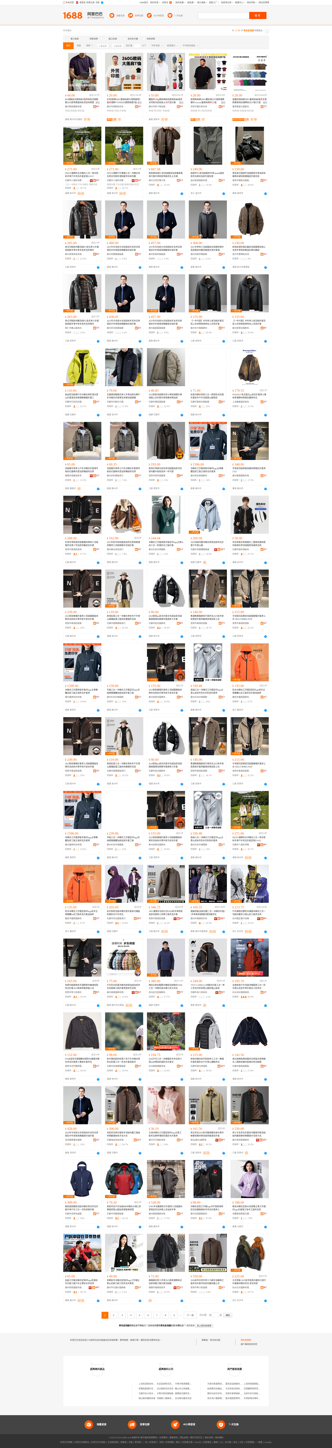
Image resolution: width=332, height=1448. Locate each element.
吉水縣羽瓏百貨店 (183, 1398)
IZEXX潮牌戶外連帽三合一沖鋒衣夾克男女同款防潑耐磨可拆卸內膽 (123, 175)
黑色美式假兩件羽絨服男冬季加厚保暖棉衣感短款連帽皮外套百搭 (249, 175)
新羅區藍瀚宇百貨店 (148, 1389)
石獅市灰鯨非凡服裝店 (116, 402)
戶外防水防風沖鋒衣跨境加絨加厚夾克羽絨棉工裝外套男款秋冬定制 (123, 986)
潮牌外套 (93, 184)
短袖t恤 (73, 111)
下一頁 (190, 1315)
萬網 (216, 1442)
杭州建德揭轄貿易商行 (158, 1066)
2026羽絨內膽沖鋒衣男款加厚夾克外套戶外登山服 (207, 544)
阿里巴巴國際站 (82, 1442)
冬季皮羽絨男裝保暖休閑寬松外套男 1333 (249, 470)
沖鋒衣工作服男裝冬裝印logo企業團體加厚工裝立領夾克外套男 (207, 470)
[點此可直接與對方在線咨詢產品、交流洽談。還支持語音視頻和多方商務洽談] (182, 193)
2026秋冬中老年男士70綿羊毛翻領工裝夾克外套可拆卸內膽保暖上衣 (207, 1282)
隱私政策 (184, 1437)
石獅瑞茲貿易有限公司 (116, 1140)
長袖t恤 (166, 111)
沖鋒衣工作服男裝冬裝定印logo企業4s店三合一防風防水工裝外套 (166, 544)
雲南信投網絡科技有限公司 (237, 1384)
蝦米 (178, 1442)
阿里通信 (207, 1442)
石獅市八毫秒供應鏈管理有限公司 (74, 180)
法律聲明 (163, 1437)
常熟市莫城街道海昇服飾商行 (74, 549)
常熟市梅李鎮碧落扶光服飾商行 (158, 475)
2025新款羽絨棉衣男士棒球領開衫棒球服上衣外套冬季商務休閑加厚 (165, 396)
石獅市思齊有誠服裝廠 (74, 1214)
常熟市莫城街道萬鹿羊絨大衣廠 (158, 918)
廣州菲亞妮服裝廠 (115, 328)
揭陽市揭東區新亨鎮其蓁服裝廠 (158, 1287)
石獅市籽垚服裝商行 (116, 918)
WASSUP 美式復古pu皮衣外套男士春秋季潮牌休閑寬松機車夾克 (249, 396)
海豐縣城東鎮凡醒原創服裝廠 (241, 1214)
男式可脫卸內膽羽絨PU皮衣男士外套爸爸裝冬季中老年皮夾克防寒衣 (82, 248)
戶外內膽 (120, 184)
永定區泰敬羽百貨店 (166, 1384)
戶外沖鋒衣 (83, 184)
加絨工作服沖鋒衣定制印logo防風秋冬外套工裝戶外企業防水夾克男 (81, 1282)
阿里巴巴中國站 (98, 1442)
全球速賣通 (113, 1442)
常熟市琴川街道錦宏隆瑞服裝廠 (200, 1287)
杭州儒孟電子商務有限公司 (241, 918)
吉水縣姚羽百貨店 (165, 1389)
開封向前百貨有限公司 (217, 1393)
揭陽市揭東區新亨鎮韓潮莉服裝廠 (74, 475)
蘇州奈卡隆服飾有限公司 (200, 328)
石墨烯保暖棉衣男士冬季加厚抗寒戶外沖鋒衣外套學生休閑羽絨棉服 (123, 396)
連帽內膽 (111, 184)
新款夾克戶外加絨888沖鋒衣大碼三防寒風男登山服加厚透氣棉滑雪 (124, 1208)
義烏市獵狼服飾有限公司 (241, 697)
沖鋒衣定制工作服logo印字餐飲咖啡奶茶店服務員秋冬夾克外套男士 (207, 1208)
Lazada (267, 1442)
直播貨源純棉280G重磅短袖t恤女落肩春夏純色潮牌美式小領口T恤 (249, 101)
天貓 (130, 1442)
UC (221, 1442)
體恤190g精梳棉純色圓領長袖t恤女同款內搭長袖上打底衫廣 (165, 101)
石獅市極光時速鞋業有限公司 (200, 1066)
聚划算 (138, 1442)
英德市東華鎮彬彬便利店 (236, 1393)
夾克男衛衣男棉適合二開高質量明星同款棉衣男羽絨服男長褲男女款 (249, 544)
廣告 (98, 102)
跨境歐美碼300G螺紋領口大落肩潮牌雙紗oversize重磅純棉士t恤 (207, 101)
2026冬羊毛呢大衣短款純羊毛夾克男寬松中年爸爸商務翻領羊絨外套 (81, 1134)
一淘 (145, 1442)
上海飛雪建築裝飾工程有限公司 (258, 1384)
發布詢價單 (246, 1340)
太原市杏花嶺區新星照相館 (256, 1393)
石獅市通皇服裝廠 (157, 402)
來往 (235, 1442)
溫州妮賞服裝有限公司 (200, 180)
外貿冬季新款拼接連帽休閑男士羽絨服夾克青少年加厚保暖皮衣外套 (81, 544)
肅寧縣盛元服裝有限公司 (241, 106)
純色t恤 (80, 111)
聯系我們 (209, 1437)
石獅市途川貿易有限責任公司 (200, 992)
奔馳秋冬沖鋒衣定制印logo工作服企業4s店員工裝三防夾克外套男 (123, 1282)
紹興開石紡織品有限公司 (218, 1389)
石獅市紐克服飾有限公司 (158, 623)
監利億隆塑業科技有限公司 (237, 1398)
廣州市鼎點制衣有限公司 (116, 106)
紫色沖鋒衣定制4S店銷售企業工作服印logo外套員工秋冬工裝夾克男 (249, 1208)
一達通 (259, 1442)
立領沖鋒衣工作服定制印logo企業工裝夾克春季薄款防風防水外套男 (165, 1134)
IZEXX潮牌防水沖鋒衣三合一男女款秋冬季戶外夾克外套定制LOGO (81, 175)
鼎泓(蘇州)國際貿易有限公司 (200, 1140)
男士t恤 (201, 111)
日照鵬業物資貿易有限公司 (256, 1389)
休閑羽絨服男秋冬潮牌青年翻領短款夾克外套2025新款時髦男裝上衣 (81, 986)
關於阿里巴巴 (196, 1437)
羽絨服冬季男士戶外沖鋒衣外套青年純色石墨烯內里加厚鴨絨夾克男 (81, 470)
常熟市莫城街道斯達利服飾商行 (241, 623)
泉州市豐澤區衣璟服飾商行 (241, 254)
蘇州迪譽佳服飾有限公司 (241, 328)
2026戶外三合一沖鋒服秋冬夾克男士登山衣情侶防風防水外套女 (165, 1060)
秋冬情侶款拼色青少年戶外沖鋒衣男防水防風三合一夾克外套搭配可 (123, 1060)
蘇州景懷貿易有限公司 (74, 254)
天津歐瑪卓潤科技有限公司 (256, 1398)
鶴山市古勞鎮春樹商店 (185, 1389)
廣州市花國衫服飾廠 (116, 1287)
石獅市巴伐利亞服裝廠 (74, 402)
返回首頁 (190, 1325)
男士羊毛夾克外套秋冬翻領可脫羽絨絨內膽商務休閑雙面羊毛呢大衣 (249, 1134)
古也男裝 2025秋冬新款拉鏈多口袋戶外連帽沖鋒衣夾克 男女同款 (249, 1282)
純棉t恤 (110, 111)
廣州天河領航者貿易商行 (158, 1140)
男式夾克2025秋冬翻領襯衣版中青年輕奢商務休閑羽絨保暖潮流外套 (207, 1134)
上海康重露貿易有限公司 (241, 402)
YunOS (198, 1442)
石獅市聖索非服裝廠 (200, 402)
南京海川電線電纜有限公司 (219, 1398)
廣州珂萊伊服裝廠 (199, 254)
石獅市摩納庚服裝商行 (241, 1066)
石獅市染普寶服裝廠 (116, 1066)
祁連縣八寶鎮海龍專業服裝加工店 (172, 1398)
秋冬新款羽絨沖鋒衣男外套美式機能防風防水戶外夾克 (123, 913)
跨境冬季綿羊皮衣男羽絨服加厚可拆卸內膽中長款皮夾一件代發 (165, 470)
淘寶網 (123, 1442)
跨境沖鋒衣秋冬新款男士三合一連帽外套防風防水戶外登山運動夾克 (207, 1060)
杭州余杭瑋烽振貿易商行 (241, 992)
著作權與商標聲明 (148, 1437)
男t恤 (67, 111)
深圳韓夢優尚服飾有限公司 (74, 1140)
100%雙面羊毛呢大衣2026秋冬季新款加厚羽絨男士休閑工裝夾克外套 (166, 913)
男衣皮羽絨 (215, 1340)
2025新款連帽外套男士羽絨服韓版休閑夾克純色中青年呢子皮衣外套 (81, 617)
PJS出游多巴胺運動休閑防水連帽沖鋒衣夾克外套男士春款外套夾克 (82, 1060)
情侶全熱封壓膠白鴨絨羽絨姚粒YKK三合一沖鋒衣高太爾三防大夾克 (165, 986)
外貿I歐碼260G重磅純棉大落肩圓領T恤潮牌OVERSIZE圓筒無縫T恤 (123, 101)
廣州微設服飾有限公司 (74, 106)
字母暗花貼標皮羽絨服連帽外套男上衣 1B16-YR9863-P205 (249, 617)
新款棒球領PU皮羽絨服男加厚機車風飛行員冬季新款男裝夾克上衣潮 (166, 175)
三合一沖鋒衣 (71, 184)
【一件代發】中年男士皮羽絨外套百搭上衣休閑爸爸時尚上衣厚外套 (207, 322)
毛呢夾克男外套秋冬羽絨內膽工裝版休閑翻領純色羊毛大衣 (123, 1134)
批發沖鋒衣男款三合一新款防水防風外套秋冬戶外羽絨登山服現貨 (207, 396)
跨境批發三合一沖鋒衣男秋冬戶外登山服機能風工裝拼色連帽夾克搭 (123, 617)
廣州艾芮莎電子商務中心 (158, 180)
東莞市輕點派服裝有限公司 (241, 180)
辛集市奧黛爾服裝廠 (184, 1384)
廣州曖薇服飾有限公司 (241, 475)
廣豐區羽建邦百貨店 (184, 1393)
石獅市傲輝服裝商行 (116, 623)
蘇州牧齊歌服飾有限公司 (241, 1140)
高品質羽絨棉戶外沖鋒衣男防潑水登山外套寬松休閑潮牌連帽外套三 (81, 396)
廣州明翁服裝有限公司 (74, 1287)
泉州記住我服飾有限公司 (158, 992)
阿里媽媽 (169, 1442)
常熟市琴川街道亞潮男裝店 (74, 992)
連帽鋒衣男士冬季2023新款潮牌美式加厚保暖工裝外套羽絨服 (165, 1282)
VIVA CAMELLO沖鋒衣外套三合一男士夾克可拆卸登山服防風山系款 (208, 986)
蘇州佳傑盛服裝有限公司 (200, 1214)
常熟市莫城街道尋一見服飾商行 (74, 623)
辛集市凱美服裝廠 (165, 1393)
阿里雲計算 (187, 1442)
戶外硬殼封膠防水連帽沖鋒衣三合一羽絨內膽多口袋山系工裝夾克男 (249, 913)
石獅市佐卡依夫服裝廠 (149, 1393)
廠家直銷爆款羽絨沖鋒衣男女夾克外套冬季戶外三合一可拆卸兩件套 (81, 1208)
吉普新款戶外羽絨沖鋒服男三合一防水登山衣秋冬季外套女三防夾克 (249, 986)
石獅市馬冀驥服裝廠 (200, 549)
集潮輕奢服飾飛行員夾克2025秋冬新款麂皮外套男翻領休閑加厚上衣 (207, 617)
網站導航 (219, 1437)
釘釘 (241, 1442)
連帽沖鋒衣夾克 (131, 184)
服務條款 (173, 1437)
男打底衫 (158, 111)
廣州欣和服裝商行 (115, 475)
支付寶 (228, 1442)
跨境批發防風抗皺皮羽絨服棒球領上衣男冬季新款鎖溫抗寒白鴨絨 (249, 248)
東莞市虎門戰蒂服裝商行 (74, 1066)
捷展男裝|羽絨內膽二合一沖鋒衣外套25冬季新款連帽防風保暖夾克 (208, 913)
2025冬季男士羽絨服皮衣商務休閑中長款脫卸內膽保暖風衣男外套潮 (207, 248)
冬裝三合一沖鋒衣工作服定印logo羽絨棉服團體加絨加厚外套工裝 (123, 691)
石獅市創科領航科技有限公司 (241, 549)
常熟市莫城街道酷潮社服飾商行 (200, 623)
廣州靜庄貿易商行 (115, 549)
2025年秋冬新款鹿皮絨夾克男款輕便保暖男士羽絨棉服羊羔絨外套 (123, 544)
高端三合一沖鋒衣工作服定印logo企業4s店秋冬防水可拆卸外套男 (207, 691)
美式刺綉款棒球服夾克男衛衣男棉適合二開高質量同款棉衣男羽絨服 (249, 1060)
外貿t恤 (122, 111)
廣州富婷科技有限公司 (74, 697)
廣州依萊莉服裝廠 (157, 254)
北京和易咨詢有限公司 (235, 1389)
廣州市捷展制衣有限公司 (200, 918)
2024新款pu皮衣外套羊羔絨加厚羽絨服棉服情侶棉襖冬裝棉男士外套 (165, 617)
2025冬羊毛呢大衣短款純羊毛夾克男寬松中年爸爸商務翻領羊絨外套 (123, 248)
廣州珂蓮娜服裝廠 (115, 254)
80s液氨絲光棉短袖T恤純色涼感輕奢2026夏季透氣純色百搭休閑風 (81, 101)
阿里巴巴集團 (66, 1442)
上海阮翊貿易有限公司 (149, 1384)
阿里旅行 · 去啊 (156, 1442)
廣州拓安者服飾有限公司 (200, 475)
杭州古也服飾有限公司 (241, 1287)
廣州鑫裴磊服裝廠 (157, 328)
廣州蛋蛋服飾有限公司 (116, 992)
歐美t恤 (208, 111)
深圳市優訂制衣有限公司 (200, 106)
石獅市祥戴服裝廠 (115, 1214)
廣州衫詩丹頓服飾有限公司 (158, 549)
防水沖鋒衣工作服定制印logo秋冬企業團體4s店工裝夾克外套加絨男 (248, 691)
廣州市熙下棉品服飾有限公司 (158, 106)
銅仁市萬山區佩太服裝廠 (74, 328)
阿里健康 (250, 1442)
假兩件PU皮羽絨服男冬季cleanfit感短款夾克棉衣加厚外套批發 (207, 175)
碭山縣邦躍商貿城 (147, 1398)
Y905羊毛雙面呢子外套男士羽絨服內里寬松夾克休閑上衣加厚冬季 (165, 1208)
